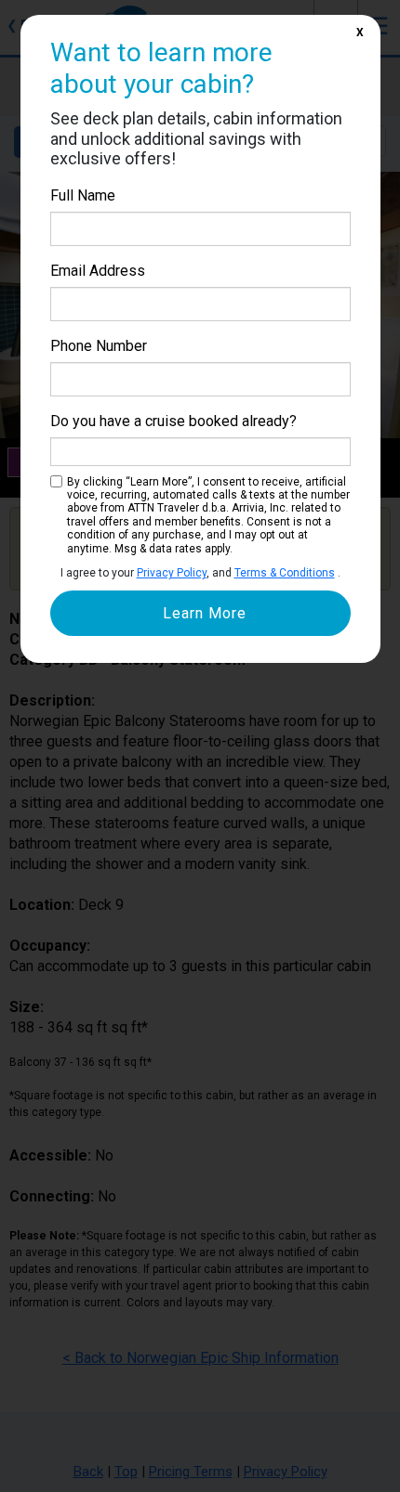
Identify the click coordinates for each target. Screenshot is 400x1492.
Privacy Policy (172, 572)
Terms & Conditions (284, 572)
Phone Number (98, 346)
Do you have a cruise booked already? (173, 421)
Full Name (82, 195)
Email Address (97, 270)
